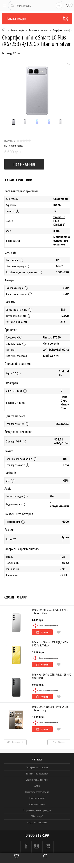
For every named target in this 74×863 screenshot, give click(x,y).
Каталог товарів (16, 18)
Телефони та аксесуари (37, 767)
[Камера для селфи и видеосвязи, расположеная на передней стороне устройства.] (30, 294)
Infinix (57, 205)
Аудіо (37, 785)
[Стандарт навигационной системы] (12, 480)
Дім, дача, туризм (37, 804)
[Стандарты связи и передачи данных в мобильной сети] (26, 424)
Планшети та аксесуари (37, 773)
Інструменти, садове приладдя (37, 810)
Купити (44, 632)
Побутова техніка (37, 798)
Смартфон (60, 199)
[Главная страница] (3, 30)
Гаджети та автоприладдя (37, 792)
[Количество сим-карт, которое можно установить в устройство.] (25, 391)
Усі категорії (37, 816)
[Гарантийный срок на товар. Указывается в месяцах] (17, 211)
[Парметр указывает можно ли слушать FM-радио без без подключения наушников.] (23, 504)
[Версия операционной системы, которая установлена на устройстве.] (18, 373)
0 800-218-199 (37, 835)
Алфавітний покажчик (37, 822)
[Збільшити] (37, 90)
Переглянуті (17, 742)
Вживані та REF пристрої (37, 779)
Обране (61, 742)
